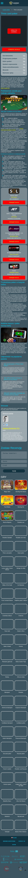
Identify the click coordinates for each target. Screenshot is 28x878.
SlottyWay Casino (14, 272)
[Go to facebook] (4, 424)
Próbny (7, 487)
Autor (14, 844)
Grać (7, 484)
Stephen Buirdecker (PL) (11, 428)
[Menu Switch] (2, 3)
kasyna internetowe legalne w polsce (12, 129)
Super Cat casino (14, 254)
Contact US (21, 841)
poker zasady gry (5, 88)
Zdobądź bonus (14, 202)
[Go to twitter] (7, 424)
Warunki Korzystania (9, 841)
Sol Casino (14, 197)
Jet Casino (14, 216)
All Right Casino (14, 236)
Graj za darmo (14, 31)
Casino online (6, 9)
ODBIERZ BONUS (14, 49)
